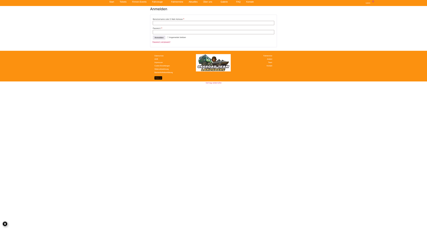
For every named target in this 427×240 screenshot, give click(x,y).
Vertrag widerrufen (214, 83)
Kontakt (250, 2)
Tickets (123, 2)
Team (270, 62)
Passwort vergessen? (161, 42)
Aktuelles (193, 2)
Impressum (158, 62)
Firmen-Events (139, 2)
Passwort (162, 27)
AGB (156, 59)
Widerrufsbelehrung (161, 69)
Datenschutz (159, 56)
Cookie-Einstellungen (162, 66)
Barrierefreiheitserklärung (163, 72)
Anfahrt (269, 59)
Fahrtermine (177, 2)
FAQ (238, 2)
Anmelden (159, 37)
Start (111, 2)
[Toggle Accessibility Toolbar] (5, 224)
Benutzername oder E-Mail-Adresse (173, 18)
